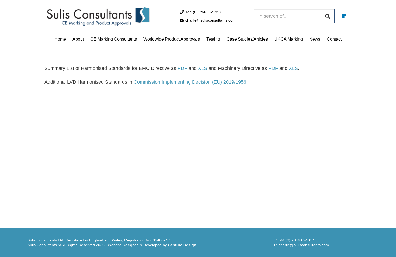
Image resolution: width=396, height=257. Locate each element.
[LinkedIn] (344, 16)
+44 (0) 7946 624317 (296, 240)
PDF (182, 68)
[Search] (327, 16)
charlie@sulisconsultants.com (304, 245)
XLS (202, 68)
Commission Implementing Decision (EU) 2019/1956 (190, 82)
